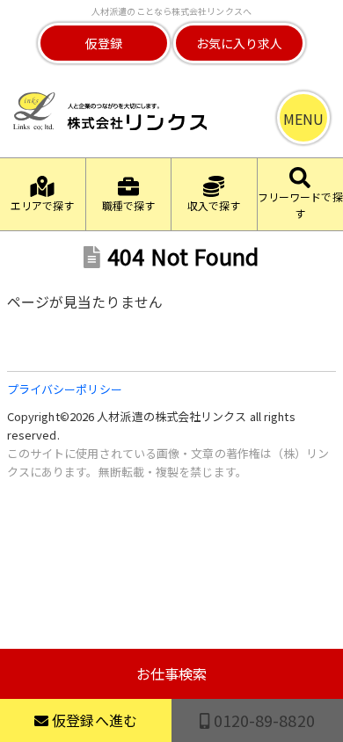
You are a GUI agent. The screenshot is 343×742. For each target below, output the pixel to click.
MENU (303, 118)
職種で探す (129, 205)
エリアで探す (43, 205)
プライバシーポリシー (64, 389)
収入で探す (214, 205)
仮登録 (103, 43)
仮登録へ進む (92, 720)
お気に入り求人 (239, 43)
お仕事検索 (172, 673)
